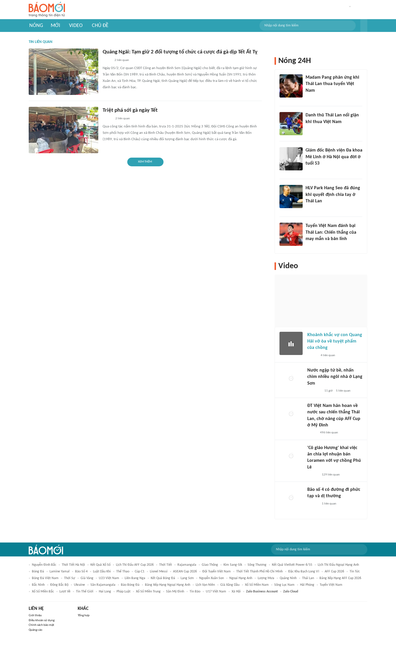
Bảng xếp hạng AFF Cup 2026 (340, 578)
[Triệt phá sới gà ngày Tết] (63, 130)
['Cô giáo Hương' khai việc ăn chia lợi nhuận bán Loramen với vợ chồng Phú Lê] (291, 456)
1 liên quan (329, 503)
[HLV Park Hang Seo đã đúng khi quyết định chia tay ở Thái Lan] (291, 196)
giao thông (210, 565)
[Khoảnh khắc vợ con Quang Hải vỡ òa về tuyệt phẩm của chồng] (291, 343)
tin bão (195, 591)
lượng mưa (266, 578)
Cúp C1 (139, 571)
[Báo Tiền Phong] (312, 475)
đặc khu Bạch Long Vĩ (303, 571)
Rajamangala (186, 565)
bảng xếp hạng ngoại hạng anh (167, 585)
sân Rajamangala (102, 585)
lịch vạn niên (205, 585)
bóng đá (38, 571)
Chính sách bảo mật (41, 625)
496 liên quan (329, 432)
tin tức (355, 571)
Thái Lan (308, 578)
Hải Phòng (307, 585)
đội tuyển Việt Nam (216, 571)
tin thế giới (84, 591)
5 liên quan (343, 390)
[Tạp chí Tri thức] (309, 129)
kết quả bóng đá (163, 578)
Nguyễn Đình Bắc (44, 565)
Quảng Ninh (288, 578)
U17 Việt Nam (216, 591)
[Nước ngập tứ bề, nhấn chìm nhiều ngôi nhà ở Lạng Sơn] (291, 378)
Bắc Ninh (38, 585)
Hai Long (105, 591)
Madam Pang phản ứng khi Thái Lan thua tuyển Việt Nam (332, 84)
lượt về (64, 591)
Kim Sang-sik (233, 565)
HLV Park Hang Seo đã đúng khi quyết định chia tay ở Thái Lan (333, 194)
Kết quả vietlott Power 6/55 (292, 565)
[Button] (363, 25)
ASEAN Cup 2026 (185, 571)
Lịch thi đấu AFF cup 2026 (135, 565)
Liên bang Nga (135, 578)
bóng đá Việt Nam (45, 578)
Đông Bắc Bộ (59, 585)
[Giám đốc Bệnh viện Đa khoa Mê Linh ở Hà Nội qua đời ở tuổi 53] (291, 158)
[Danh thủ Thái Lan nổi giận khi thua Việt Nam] (291, 123)
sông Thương (257, 565)
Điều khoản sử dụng (42, 620)
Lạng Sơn (187, 578)
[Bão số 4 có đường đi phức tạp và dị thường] (291, 498)
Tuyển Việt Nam (331, 585)
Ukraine (79, 585)
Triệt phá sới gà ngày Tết (130, 110)
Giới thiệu (35, 615)
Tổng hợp (84, 615)
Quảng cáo (35, 630)
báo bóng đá (130, 585)
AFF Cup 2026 (334, 571)
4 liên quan (328, 355)
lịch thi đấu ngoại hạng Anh (338, 565)
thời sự (69, 578)
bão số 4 (81, 571)
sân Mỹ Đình (175, 591)
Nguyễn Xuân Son (211, 578)
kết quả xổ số (100, 565)
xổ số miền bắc (43, 591)
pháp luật (123, 591)
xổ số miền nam (257, 585)
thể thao (122, 571)
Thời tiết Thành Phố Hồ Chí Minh (259, 571)
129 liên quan (331, 474)
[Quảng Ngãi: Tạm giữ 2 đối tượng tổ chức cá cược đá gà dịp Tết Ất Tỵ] (63, 71)
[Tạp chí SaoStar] (311, 98)
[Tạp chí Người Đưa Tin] (312, 433)
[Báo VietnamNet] (310, 171)
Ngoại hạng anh (240, 578)
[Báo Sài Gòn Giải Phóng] (312, 504)
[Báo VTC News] (314, 391)
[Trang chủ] (47, 10)
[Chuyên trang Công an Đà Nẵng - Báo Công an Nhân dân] (107, 119)
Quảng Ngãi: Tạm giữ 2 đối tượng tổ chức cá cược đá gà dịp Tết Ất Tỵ (180, 52)
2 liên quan (122, 60)
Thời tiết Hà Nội (73, 565)
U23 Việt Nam (109, 578)
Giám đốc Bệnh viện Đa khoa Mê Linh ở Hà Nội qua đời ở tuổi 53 (334, 157)
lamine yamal (60, 571)
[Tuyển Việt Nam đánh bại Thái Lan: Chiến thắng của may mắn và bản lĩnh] (291, 234)
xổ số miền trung (148, 591)
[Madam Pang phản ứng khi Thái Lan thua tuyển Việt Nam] (291, 86)
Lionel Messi (159, 571)
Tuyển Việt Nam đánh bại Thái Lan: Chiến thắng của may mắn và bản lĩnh (331, 232)
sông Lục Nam (284, 585)
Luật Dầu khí (102, 571)
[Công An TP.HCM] (107, 60)
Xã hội (236, 591)
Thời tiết (165, 565)
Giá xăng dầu (229, 585)
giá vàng (87, 578)
